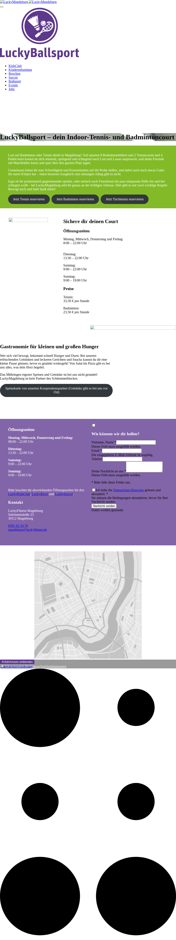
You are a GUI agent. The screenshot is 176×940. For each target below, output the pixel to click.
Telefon (97, 459)
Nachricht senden (104, 506)
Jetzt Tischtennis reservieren (125, 199)
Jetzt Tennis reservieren (29, 199)
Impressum (25, 666)
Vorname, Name (103, 442)
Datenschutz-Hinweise (128, 490)
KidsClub (15, 66)
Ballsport (15, 81)
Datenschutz (9, 666)
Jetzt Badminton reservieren (75, 199)
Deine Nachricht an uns (108, 471)
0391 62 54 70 (18, 526)
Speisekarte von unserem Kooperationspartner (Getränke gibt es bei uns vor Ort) (56, 390)
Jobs (12, 89)
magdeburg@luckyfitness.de (27, 529)
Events (13, 85)
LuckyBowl (40, 494)
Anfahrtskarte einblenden (17, 661)
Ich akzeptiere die (35, 666)
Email (96, 450)
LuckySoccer (64, 494)
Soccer (13, 77)
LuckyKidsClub (19, 494)
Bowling (14, 73)
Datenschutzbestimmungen (48, 666)
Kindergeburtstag (20, 69)
